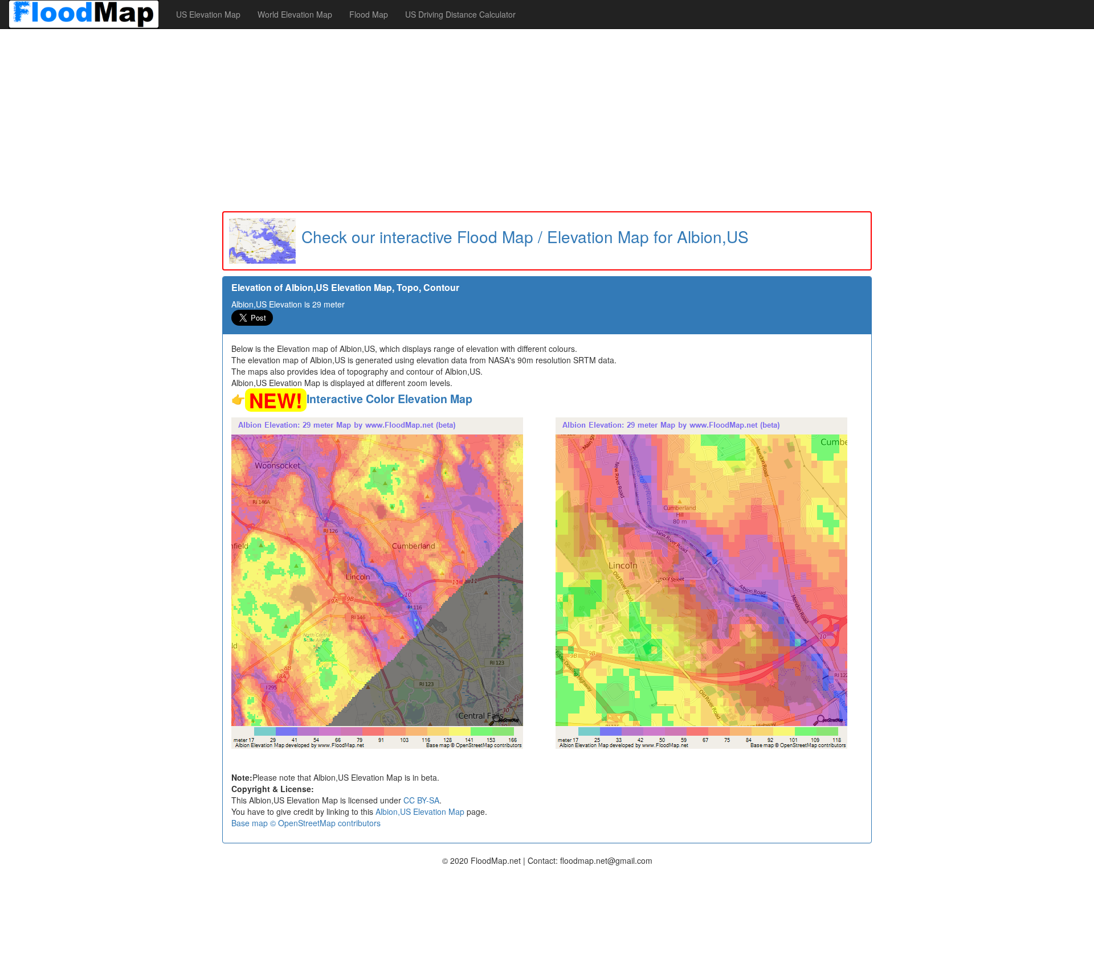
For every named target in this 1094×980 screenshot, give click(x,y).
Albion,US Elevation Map (419, 811)
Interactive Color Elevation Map (389, 399)
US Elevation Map (208, 14)
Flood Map (368, 14)
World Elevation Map (295, 14)
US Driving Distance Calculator (460, 14)
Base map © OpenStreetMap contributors (306, 823)
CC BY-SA (421, 800)
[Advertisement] (547, 120)
